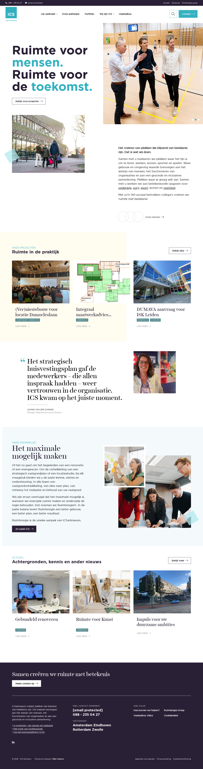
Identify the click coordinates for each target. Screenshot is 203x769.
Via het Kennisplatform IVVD (29, 732)
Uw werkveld (48, 14)
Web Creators (58, 759)
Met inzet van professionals (28, 729)
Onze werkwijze (70, 14)
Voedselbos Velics (143, 715)
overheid (169, 187)
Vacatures (176, 3)
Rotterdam (82, 729)
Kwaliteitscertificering (182, 759)
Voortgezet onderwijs (27, 320)
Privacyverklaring (164, 759)
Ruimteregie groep (189, 3)
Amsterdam (82, 725)
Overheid (155, 320)
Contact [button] (186, 14)
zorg (136, 187)
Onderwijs (82, 320)
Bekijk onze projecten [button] (27, 101)
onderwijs (124, 187)
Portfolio (89, 14)
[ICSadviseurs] (11, 14)
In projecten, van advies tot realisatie (33, 725)
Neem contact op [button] (24, 683)
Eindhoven (102, 725)
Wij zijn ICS (106, 14)
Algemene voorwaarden (145, 759)
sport (144, 187)
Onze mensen (152, 217)
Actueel (166, 3)
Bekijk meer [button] (178, 560)
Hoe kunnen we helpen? (147, 710)
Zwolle (97, 729)
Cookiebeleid (171, 715)
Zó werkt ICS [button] (22, 529)
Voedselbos (125, 14)
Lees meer (20, 326)
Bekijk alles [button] (178, 250)
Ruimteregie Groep (174, 710)
